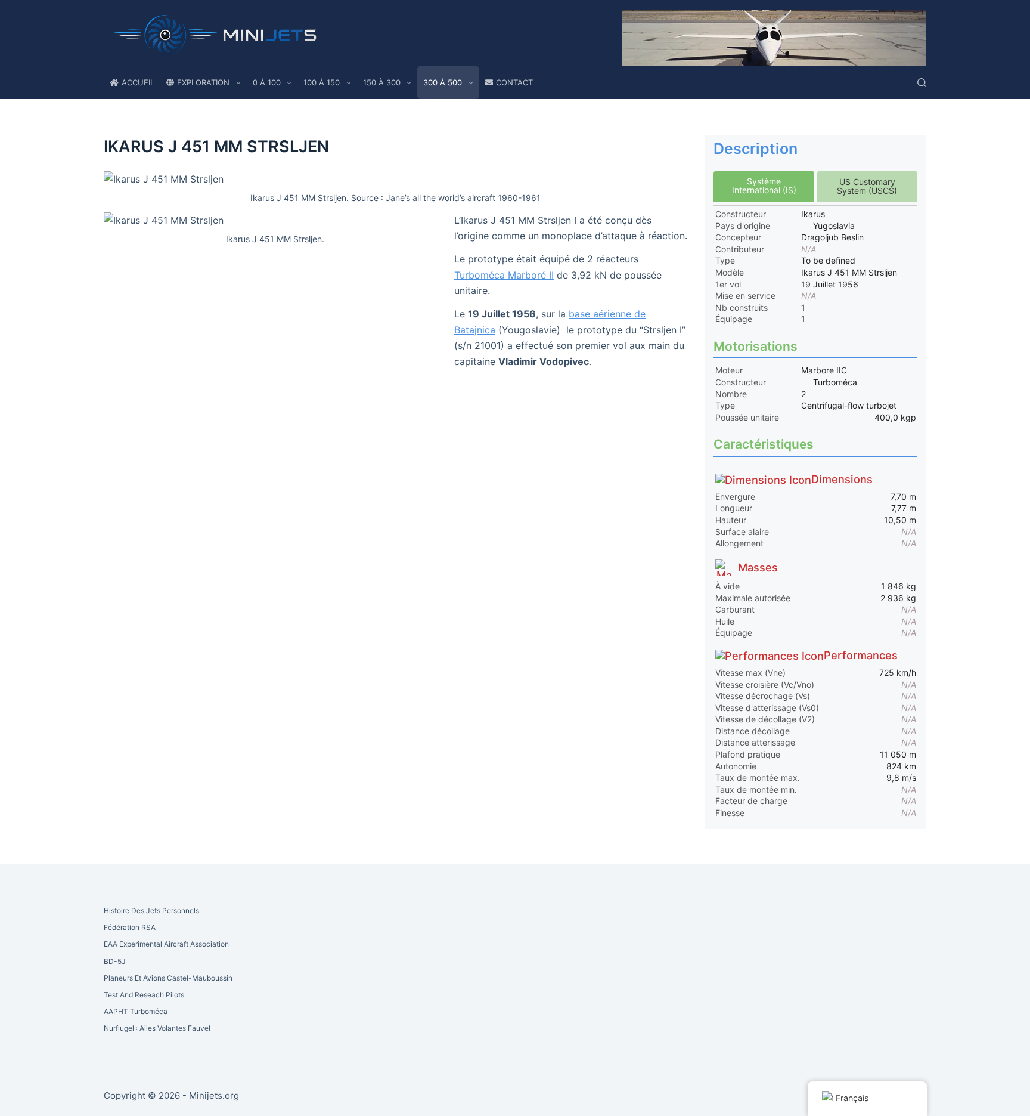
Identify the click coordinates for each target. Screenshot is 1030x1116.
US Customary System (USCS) (867, 186)
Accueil (138, 82)
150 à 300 (382, 82)
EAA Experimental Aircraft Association (166, 943)
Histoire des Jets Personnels (151, 910)
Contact (514, 82)
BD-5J (115, 961)
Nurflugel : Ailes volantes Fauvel (157, 1028)
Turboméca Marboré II (504, 275)
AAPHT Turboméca (135, 1011)
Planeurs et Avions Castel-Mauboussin (168, 977)
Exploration (203, 82)
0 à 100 (267, 82)
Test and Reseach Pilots (144, 994)
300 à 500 (442, 82)
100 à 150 (321, 82)
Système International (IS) (764, 185)
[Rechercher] (921, 82)
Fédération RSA (130, 927)
